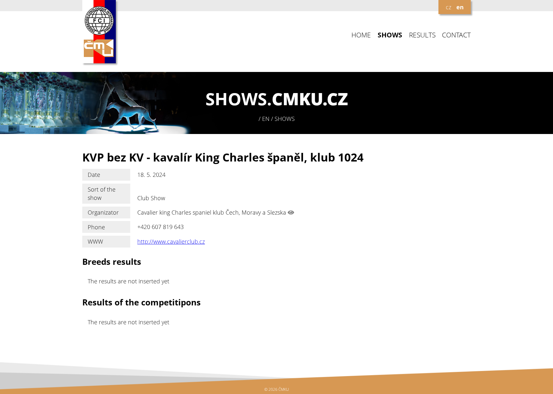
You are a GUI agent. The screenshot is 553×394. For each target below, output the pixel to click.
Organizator (103, 212)
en (460, 7)
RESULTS (422, 35)
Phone (96, 227)
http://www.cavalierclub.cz (171, 241)
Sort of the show (102, 193)
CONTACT (456, 35)
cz (448, 7)
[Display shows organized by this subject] (291, 212)
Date (94, 174)
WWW (95, 241)
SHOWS (390, 35)
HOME (361, 35)
